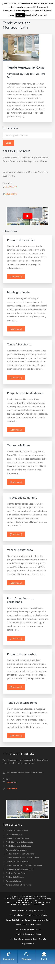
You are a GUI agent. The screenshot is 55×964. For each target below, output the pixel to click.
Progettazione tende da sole (25, 393)
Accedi (34, 900)
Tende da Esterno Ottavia (16, 873)
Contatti (42, 939)
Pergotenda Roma (17, 915)
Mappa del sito (24, 900)
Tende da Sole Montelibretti (17, 861)
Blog (20, 73)
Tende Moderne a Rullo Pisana (18, 846)
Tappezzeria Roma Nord (22, 497)
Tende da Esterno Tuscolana (17, 838)
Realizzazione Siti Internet (17, 902)
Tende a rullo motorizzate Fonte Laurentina (24, 865)
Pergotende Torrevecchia (16, 850)
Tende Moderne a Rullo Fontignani (20, 869)
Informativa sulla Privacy (15, 898)
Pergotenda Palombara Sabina (18, 885)
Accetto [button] (20, 15)
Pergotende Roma (36, 910)
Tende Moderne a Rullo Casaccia (19, 842)
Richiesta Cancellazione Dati (38, 898)
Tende (26, 73)
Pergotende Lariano (14, 881)
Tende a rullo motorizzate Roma (24, 939)
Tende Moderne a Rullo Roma (28, 929)
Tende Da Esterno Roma (22, 702)
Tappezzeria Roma (18, 445)
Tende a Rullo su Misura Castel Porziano (22, 857)
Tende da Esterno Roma (37, 915)
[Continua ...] (17, 277)
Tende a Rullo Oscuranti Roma (28, 934)
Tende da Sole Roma (14, 920)
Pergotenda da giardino (22, 654)
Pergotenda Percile (14, 834)
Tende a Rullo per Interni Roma (37, 920)
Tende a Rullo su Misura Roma (28, 924)
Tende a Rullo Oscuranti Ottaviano (20, 854)
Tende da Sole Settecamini (17, 830)
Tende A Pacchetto (19, 344)
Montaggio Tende (18, 292)
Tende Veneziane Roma (26, 67)
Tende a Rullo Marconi (15, 877)
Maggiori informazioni (36, 15)
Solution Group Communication (31, 904)
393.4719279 (11, 186)
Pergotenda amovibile (21, 240)
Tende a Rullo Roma (19, 910)
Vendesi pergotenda (20, 549)
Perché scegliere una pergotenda (20, 600)
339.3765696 (11, 193)
